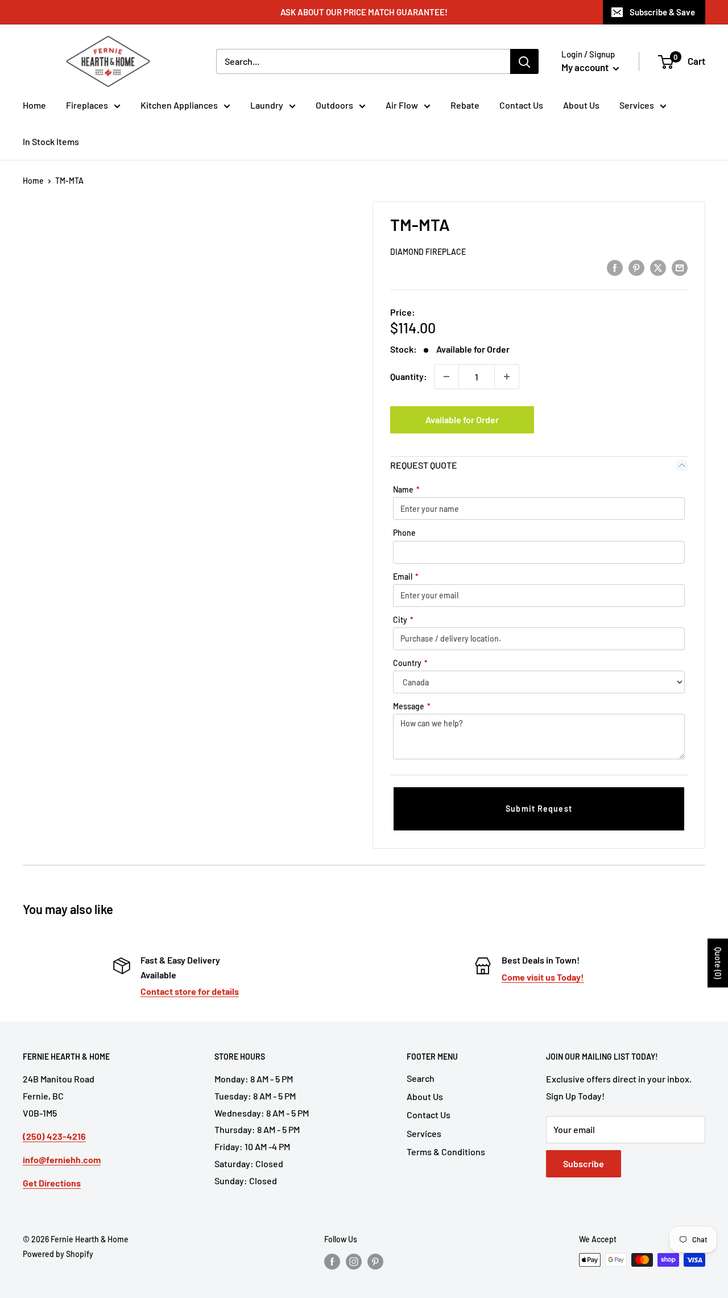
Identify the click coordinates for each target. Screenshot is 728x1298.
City (403, 620)
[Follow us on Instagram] (354, 1261)
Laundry (266, 105)
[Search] (524, 61)
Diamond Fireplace (428, 252)
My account (585, 67)
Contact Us (521, 105)
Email (406, 576)
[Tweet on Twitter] (658, 267)
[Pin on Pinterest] (636, 267)
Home (34, 105)
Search (421, 1078)
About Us (581, 105)
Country (410, 663)
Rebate (464, 105)
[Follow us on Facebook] (332, 1261)
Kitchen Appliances (179, 105)
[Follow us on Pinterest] (375, 1261)
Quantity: (408, 376)
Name (406, 489)
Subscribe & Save (662, 12)
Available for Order (462, 419)
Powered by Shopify (58, 1254)
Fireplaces (87, 105)
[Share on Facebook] (615, 267)
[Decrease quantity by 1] (446, 376)
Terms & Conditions (446, 1151)
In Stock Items (51, 141)
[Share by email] (680, 267)
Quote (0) (718, 963)
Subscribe (583, 1163)
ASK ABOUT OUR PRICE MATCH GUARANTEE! (364, 12)
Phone (404, 533)
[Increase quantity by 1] (507, 376)
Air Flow (402, 105)
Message (412, 706)
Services (636, 105)
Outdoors (334, 105)
